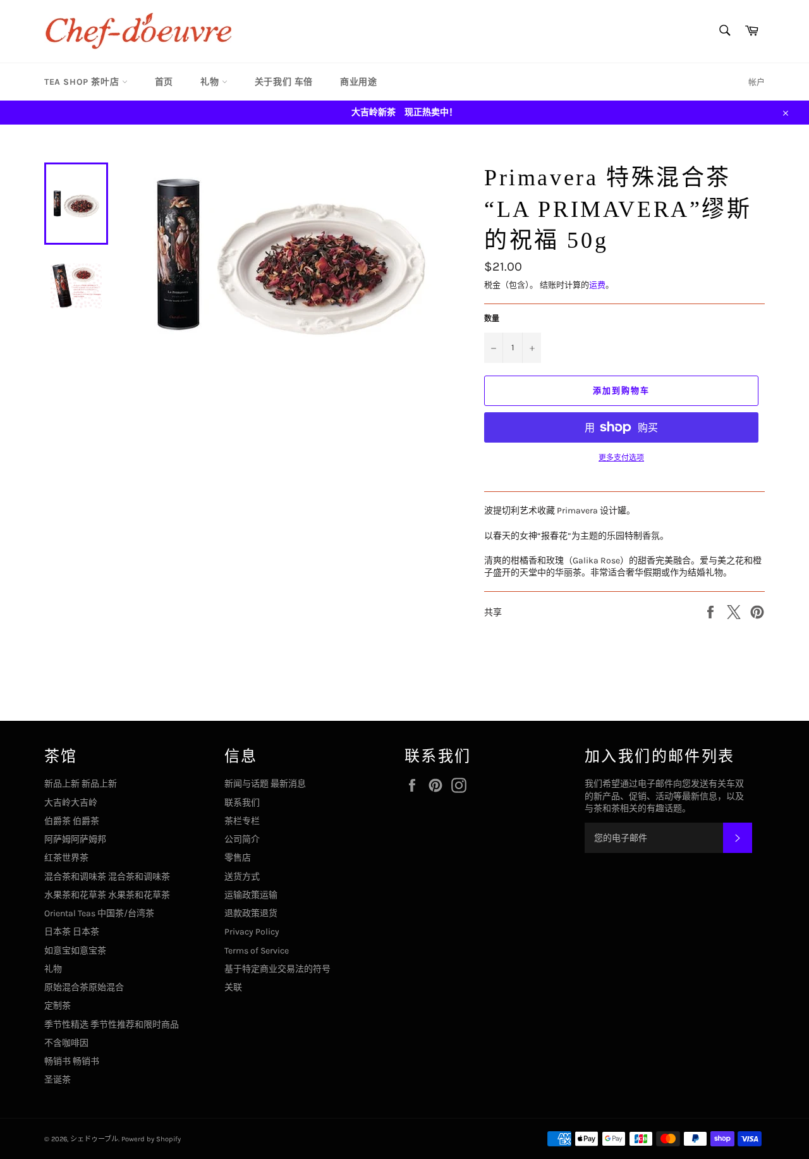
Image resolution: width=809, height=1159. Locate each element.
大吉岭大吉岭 (70, 802)
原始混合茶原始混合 (84, 987)
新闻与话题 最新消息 (265, 783)
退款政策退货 (250, 913)
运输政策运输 (250, 895)
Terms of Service (256, 950)
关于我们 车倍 (284, 82)
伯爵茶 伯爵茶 (71, 821)
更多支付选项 (621, 457)
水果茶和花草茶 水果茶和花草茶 (107, 895)
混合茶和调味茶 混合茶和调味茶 (107, 876)
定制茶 (57, 1005)
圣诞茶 (57, 1079)
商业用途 (358, 82)
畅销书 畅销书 (71, 1061)
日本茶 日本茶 (71, 931)
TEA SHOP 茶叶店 (83, 82)
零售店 (237, 857)
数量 (491, 318)
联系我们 (242, 802)
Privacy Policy (251, 931)
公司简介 (242, 839)
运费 (597, 285)
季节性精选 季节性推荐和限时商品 (111, 1024)
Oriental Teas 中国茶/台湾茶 (99, 913)
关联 (233, 987)
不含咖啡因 (66, 1043)
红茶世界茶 (66, 857)
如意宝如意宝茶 (75, 950)
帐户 (756, 82)
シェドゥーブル (94, 1139)
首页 (164, 82)
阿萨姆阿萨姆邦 (75, 839)
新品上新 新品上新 (80, 783)
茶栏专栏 (242, 821)
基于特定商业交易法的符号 (277, 969)
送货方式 (242, 876)
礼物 (211, 82)
